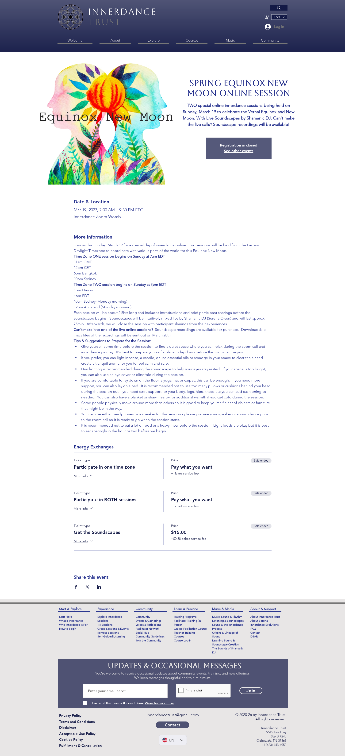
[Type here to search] (279, 8)
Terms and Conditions (77, 721)
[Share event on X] (87, 587)
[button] (266, 17)
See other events (238, 151)
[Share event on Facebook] (76, 587)
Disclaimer (67, 727)
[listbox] (279, 17)
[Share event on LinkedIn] (99, 587)
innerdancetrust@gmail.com (173, 714)
